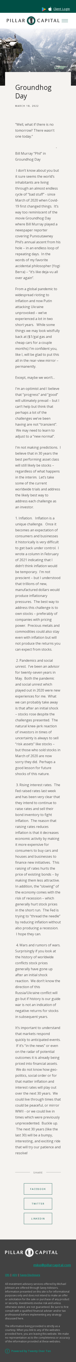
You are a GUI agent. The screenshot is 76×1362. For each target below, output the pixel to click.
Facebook (38, 1188)
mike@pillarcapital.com (52, 1265)
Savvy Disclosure (30, 1275)
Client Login (61, 9)
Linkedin (38, 1218)
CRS (7, 1275)
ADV (14, 1275)
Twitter (38, 1203)
